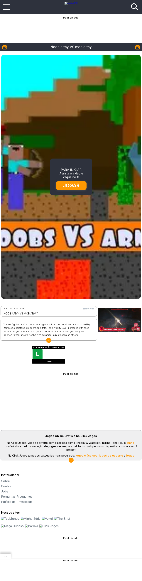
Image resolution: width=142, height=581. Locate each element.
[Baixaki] (31, 526)
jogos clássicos (86, 455)
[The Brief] (62, 518)
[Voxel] (47, 518)
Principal (8, 308)
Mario (130, 443)
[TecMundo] (10, 518)
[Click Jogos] (71, 2)
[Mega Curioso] (12, 526)
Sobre (5, 481)
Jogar (71, 185)
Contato (6, 486)
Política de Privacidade (17, 502)
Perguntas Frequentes (16, 496)
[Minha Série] (30, 518)
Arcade (20, 308)
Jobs (4, 491)
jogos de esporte (111, 455)
